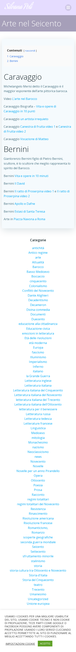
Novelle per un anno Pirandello (38, 471)
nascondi (30, 50)
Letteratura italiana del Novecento (38, 395)
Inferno (38, 367)
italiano (38, 371)
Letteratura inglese (38, 381)
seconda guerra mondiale (38, 542)
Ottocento (38, 480)
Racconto (38, 495)
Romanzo (38, 532)
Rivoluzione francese (38, 523)
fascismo (38, 352)
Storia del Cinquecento (38, 580)
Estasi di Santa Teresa (30, 211)
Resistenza (38, 509)
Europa (38, 347)
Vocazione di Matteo (34, 139)
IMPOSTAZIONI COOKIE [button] (20, 644)
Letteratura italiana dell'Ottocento (38, 404)
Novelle (38, 466)
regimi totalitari (38, 499)
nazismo (38, 447)
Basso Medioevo (38, 272)
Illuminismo (38, 357)
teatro (38, 585)
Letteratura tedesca (38, 419)
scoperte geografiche (38, 537)
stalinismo (38, 561)
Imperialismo (38, 362)
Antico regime (38, 253)
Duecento (38, 319)
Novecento (38, 461)
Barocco (38, 267)
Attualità (38, 262)
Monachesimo (38, 442)
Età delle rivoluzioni (38, 338)
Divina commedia (38, 310)
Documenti (38, 314)
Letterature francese (38, 423)
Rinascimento (38, 514)
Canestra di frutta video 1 (38, 127)
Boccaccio (38, 276)
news (38, 457)
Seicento (38, 547)
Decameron (38, 305)
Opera (38, 476)
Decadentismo (38, 300)
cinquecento (38, 281)
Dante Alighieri (38, 295)
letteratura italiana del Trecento (38, 400)
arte (38, 257)
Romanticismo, (38, 528)
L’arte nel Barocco (24, 99)
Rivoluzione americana (38, 518)
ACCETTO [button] (45, 643)
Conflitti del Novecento (38, 291)
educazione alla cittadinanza (38, 324)
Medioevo (38, 433)
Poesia (38, 485)
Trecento (38, 590)
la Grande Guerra (38, 376)
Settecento (38, 552)
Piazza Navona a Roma (29, 219)
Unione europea (38, 604)
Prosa (38, 490)
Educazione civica (38, 329)
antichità (38, 248)
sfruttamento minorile (38, 556)
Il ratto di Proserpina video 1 (35, 191)
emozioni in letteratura (38, 333)
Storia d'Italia (38, 575)
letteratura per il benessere (38, 409)
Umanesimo (38, 594)
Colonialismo (38, 286)
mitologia (38, 438)
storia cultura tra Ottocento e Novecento (38, 570)
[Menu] (68, 7)
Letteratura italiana (38, 385)
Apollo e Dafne (25, 204)
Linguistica (38, 428)
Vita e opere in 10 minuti (31, 176)
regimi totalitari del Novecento (38, 504)
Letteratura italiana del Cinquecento (38, 390)
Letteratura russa (38, 414)
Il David (20, 183)
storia (38, 566)
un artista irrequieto (34, 119)
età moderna (38, 343)
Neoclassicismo (38, 452)
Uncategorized (38, 599)
